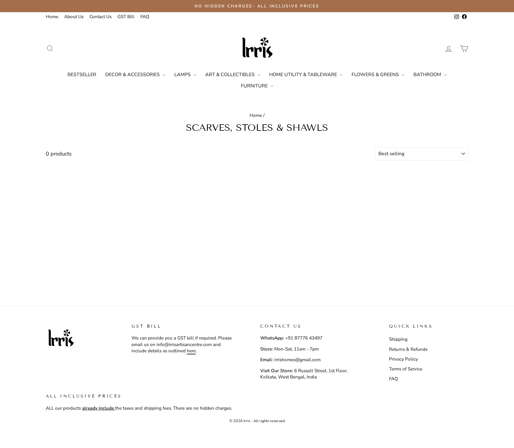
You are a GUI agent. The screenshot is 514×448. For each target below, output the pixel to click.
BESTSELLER (82, 74)
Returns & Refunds (408, 349)
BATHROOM (427, 74)
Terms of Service (405, 369)
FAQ (144, 17)
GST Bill (125, 17)
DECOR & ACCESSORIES (133, 74)
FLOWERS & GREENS (376, 74)
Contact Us (101, 17)
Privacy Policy (403, 359)
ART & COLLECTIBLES (230, 74)
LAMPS (183, 74)
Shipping (398, 339)
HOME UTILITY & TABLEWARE (303, 74)
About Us (74, 17)
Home (52, 17)
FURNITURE (255, 86)
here (191, 351)
